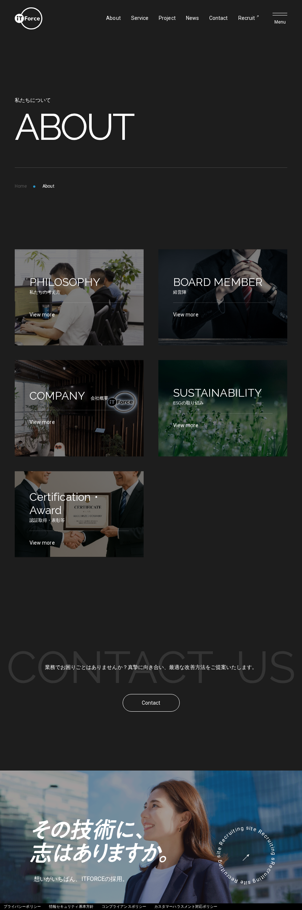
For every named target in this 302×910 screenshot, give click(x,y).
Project (167, 18)
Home (21, 186)
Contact (218, 18)
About (113, 18)
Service (140, 18)
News (192, 18)
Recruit (246, 18)
